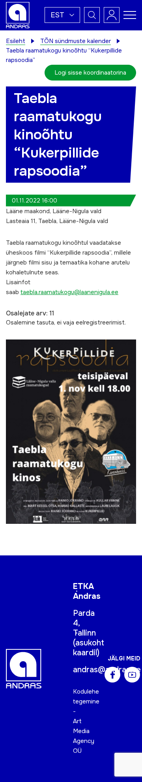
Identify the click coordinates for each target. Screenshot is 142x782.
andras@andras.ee (107, 670)
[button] (62, 15)
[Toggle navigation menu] (129, 15)
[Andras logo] (18, 15)
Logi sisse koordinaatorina (90, 73)
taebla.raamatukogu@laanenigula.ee (69, 292)
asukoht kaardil (88, 648)
